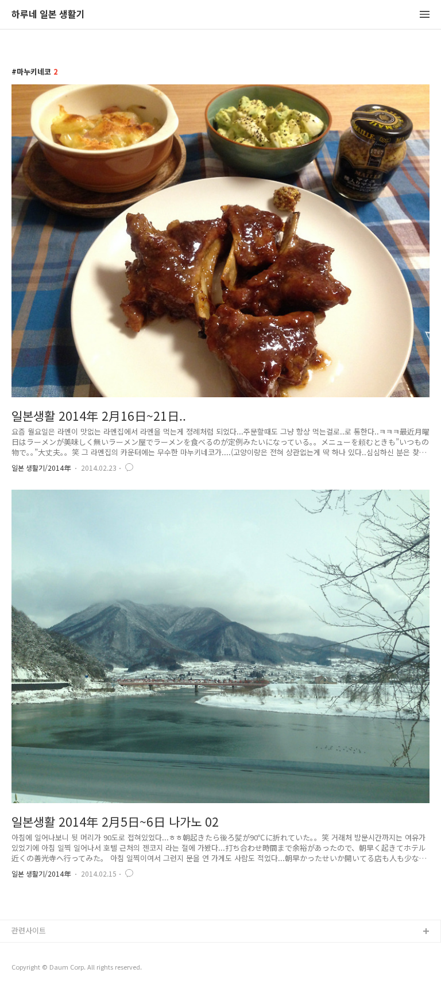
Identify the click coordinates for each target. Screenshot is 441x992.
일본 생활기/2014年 (41, 467)
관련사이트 (28, 930)
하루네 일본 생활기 (48, 15)
